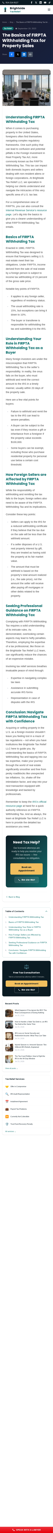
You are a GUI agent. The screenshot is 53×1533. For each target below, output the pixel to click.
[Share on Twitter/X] (17, 54)
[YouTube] (45, 2)
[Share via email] (30, 54)
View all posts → (11, 1068)
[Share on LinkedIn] (24, 54)
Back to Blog (14, 897)
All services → (10, 1131)
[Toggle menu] (49, 9)
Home (4, 22)
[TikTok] (49, 2)
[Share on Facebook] (11, 54)
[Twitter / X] (36, 2)
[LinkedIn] (40, 2)
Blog (11, 22)
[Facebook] (31, 2)
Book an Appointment (26, 869)
